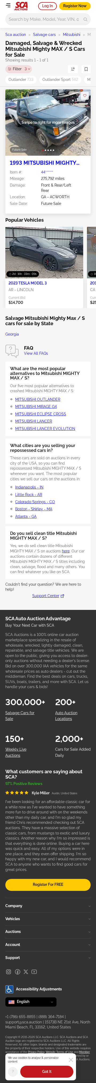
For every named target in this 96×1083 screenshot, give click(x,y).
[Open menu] (8, 5)
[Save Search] (86, 69)
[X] (25, 972)
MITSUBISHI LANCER (33, 421)
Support (12, 958)
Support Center (45, 596)
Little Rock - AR (28, 495)
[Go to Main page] (21, 6)
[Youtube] (34, 972)
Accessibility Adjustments (39, 989)
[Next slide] (81, 122)
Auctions (13, 931)
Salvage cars (44, 34)
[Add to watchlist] (85, 96)
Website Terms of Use (59, 1052)
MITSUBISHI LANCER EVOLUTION (45, 429)
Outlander (21, 79)
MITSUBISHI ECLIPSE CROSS (40, 414)
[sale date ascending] (73, 69)
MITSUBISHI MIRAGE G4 (36, 406)
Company (13, 906)
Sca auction (15, 34)
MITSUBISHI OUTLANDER (37, 399)
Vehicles (12, 919)
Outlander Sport (60, 79)
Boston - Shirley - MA (33, 509)
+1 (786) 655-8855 (20, 1017)
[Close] (71, 1059)
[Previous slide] (14, 122)
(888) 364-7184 (51, 1017)
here (66, 551)
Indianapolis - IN (29, 487)
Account (12, 945)
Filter (20, 69)
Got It (46, 1071)
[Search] (85, 19)
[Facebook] (17, 972)
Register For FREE (48, 884)
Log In (47, 6)
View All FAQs (36, 353)
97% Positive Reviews (23, 784)
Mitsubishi (71, 34)
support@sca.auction (23, 1022)
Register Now (75, 6)
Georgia (12, 334)
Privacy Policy (36, 1052)
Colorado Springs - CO (35, 502)
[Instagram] (8, 972)
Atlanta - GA (26, 516)
